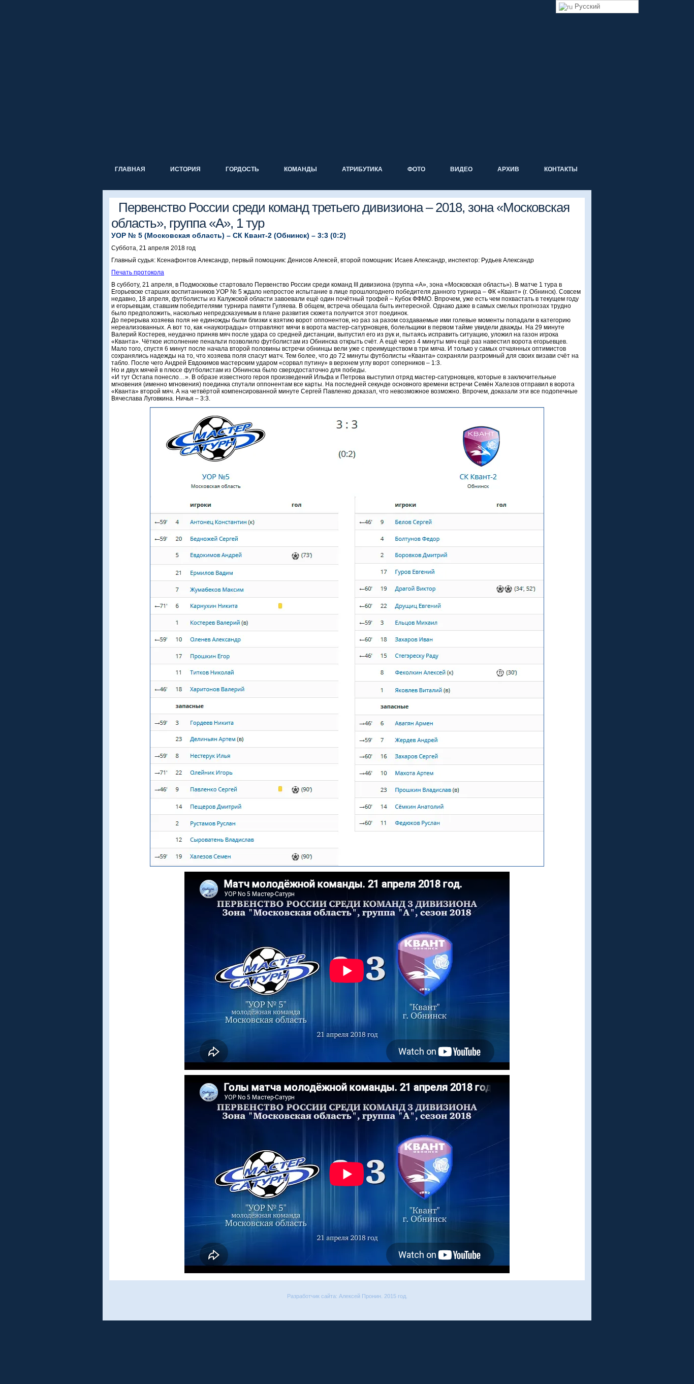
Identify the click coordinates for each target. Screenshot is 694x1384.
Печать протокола (137, 272)
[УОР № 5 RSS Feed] (110, 1310)
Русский (586, 6)
